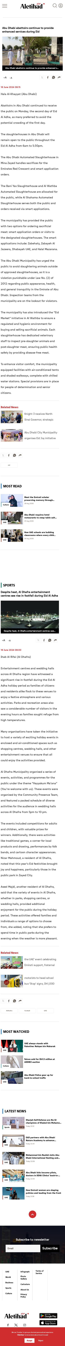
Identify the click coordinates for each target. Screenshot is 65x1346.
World (8, 1277)
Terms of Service (40, 1272)
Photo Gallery (24, 1277)
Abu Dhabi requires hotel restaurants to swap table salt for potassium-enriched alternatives (39, 516)
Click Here (20, 1335)
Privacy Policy (24, 1295)
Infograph (25, 1272)
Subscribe (50, 1248)
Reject (40, 1340)
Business (9, 1282)
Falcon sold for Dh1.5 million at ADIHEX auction (39, 1061)
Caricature (25, 1284)
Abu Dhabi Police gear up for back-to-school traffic (38, 1077)
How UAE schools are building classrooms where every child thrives (39, 534)
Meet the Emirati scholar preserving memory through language (38, 499)
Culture (8, 1293)
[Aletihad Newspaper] (32, 6)
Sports (8, 1288)
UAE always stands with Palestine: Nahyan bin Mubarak (39, 1045)
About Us (25, 1290)
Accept (29, 1340)
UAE (7, 1272)
